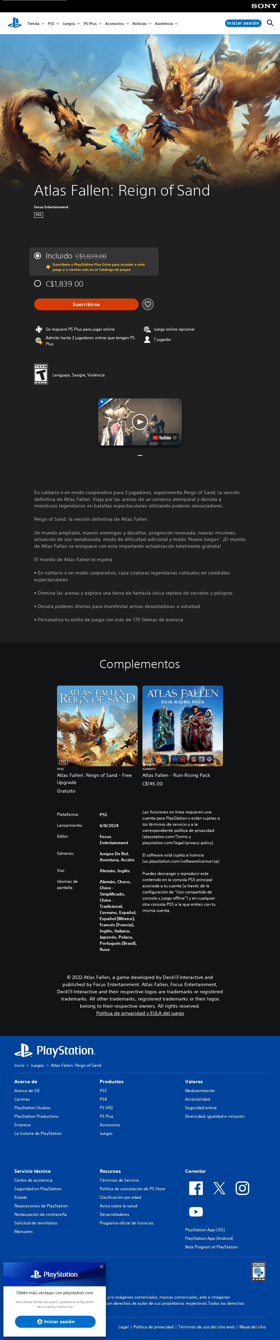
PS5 (51, 23)
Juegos (69, 23)
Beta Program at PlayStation (211, 1247)
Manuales (23, 1231)
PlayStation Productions (36, 1116)
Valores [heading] (194, 1081)
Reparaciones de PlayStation (41, 1206)
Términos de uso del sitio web (206, 1327)
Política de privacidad (153, 1327)
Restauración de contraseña (40, 1214)
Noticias (139, 23)
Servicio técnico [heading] (32, 1171)
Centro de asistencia (33, 1180)
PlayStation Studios (32, 1108)
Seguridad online (201, 1108)
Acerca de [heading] (25, 1081)
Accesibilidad (197, 1099)
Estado (20, 1197)
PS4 (103, 1099)
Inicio (19, 1065)
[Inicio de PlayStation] (14, 23)
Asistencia (164, 23)
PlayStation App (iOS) (205, 1230)
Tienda (33, 23)
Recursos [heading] (110, 1171)
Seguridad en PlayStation (37, 1189)
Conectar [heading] (195, 1171)
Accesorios (114, 23)
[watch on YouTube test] (164, 437)
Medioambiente (200, 1090)
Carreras (22, 1099)
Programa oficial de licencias (127, 1223)
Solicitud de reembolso (35, 1223)
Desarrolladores (114, 1214)
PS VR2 (106, 1108)
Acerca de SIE (27, 1090)
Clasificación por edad (120, 1197)
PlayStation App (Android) (209, 1238)
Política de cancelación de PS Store (132, 1189)
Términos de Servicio (119, 1180)
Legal (123, 1327)
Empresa (22, 1125)
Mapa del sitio (252, 1327)
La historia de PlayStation (38, 1133)
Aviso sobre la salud (118, 1206)
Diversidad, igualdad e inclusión (214, 1116)
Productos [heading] (112, 1081)
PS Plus (90, 23)
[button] (140, 422)
